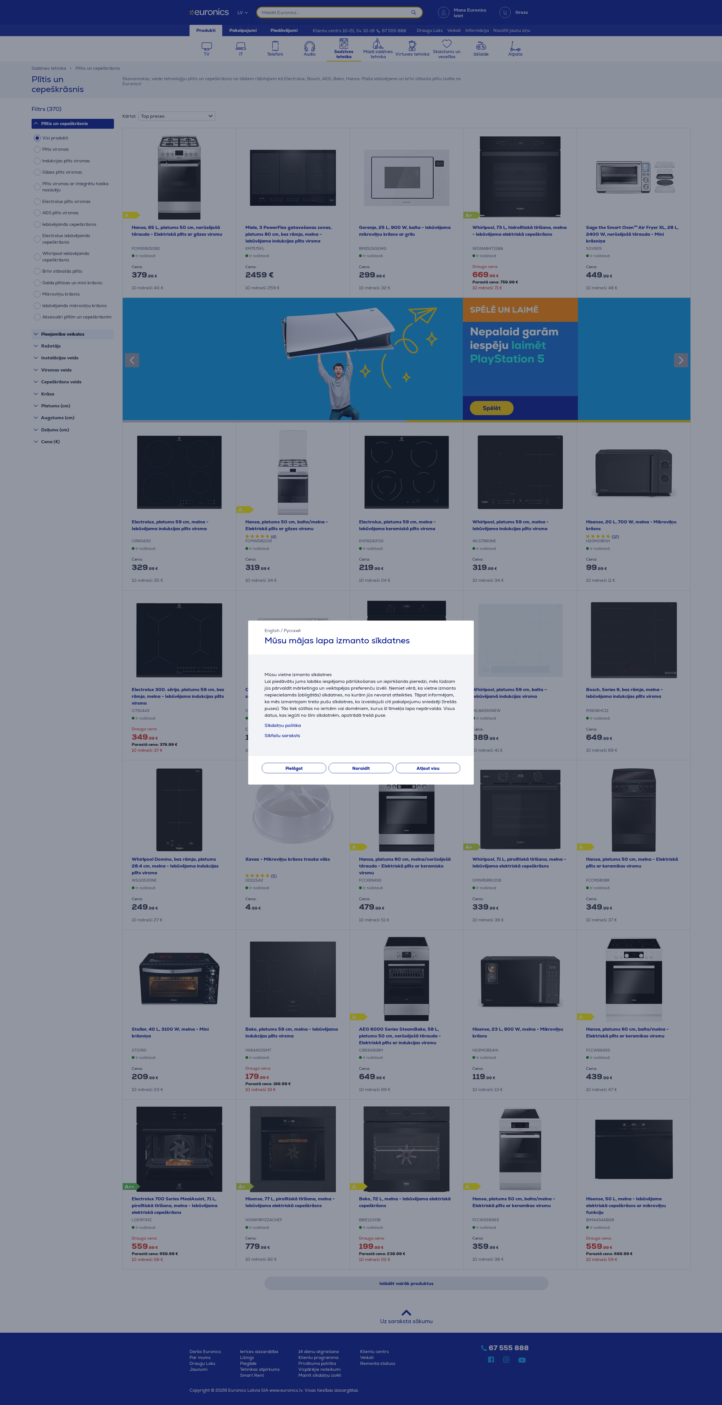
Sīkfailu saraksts (282, 735)
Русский (292, 630)
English (272, 630)
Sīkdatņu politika (283, 725)
